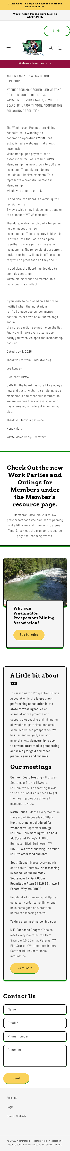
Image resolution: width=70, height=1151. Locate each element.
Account (12, 1098)
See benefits (29, 634)
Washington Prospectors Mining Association (39, 1140)
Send (16, 1078)
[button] (8, 47)
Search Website (17, 1116)
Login (57, 31)
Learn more (24, 968)
